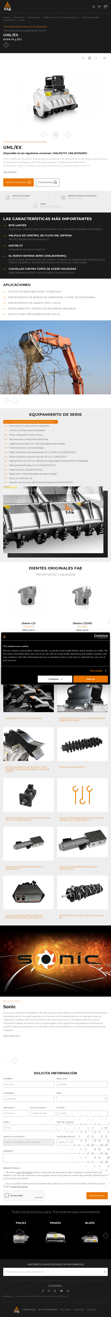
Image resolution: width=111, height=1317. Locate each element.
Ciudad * (61, 1108)
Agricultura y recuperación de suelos (34, 314)
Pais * (59, 1093)
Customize (53, 679)
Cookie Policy (78, 1310)
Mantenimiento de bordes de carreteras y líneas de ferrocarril (52, 297)
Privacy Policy (11, 1168)
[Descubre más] (6, 45)
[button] (43, 135)
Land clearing (33, 18)
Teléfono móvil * (66, 1137)
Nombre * (8, 1079)
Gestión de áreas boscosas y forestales (35, 291)
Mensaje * (8, 1151)
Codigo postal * (38, 1108)
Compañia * (9, 1093)
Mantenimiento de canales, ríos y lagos (34, 303)
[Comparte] (104, 58)
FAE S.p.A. (6, 18)
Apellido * (62, 1079)
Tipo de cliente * (65, 1122)
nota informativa (24, 1172)
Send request (97, 1195)
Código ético (92, 1310)
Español (57, 1286)
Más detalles (10, 172)
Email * (7, 1122)
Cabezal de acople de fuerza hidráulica (61, 18)
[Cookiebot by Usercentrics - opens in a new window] (96, 636)
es (99, 6)
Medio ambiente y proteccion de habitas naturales (42, 308)
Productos (19, 18)
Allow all (90, 679)
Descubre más (11, 1036)
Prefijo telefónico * (14, 1137)
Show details (96, 671)
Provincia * (9, 1108)
